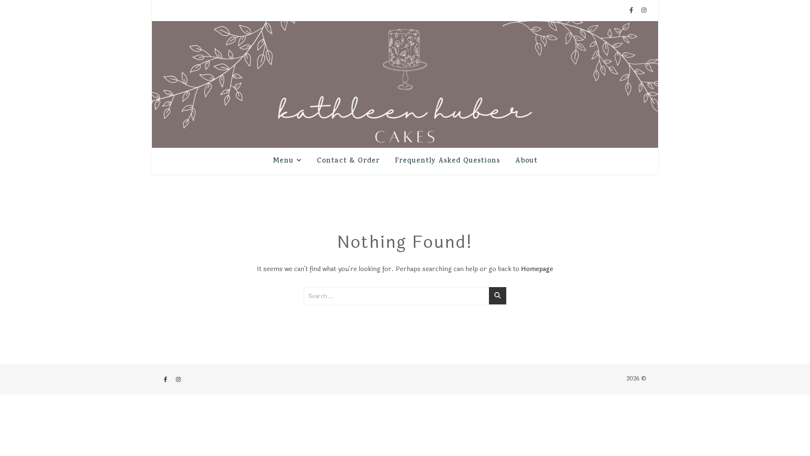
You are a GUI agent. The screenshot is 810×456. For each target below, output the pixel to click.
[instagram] (643, 10)
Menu (283, 161)
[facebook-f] (632, 10)
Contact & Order (348, 161)
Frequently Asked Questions (447, 161)
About (526, 161)
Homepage (537, 269)
